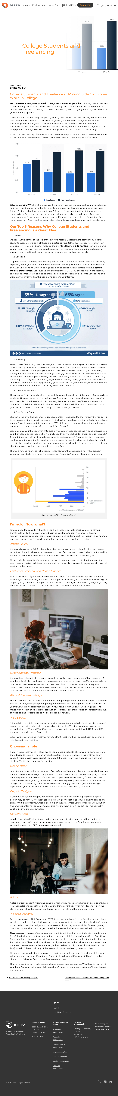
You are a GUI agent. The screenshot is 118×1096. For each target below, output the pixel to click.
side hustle (80, 246)
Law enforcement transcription (59, 1046)
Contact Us (85, 5)
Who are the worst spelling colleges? (23, 978)
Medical (56, 1008)
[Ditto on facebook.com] (110, 1082)
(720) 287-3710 (108, 5)
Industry (26, 5)
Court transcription (60, 1056)
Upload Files (69, 5)
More (44, 5)
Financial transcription (58, 1038)
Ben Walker (19, 88)
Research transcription (58, 1067)
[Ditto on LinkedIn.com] (105, 1082)
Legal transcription (60, 1052)
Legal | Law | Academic (62, 1012)
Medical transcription (61, 1061)
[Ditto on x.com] (99, 1082)
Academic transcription (58, 1031)
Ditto (11, 5)
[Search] (98, 5)
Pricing (36, 5)
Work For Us (55, 5)
